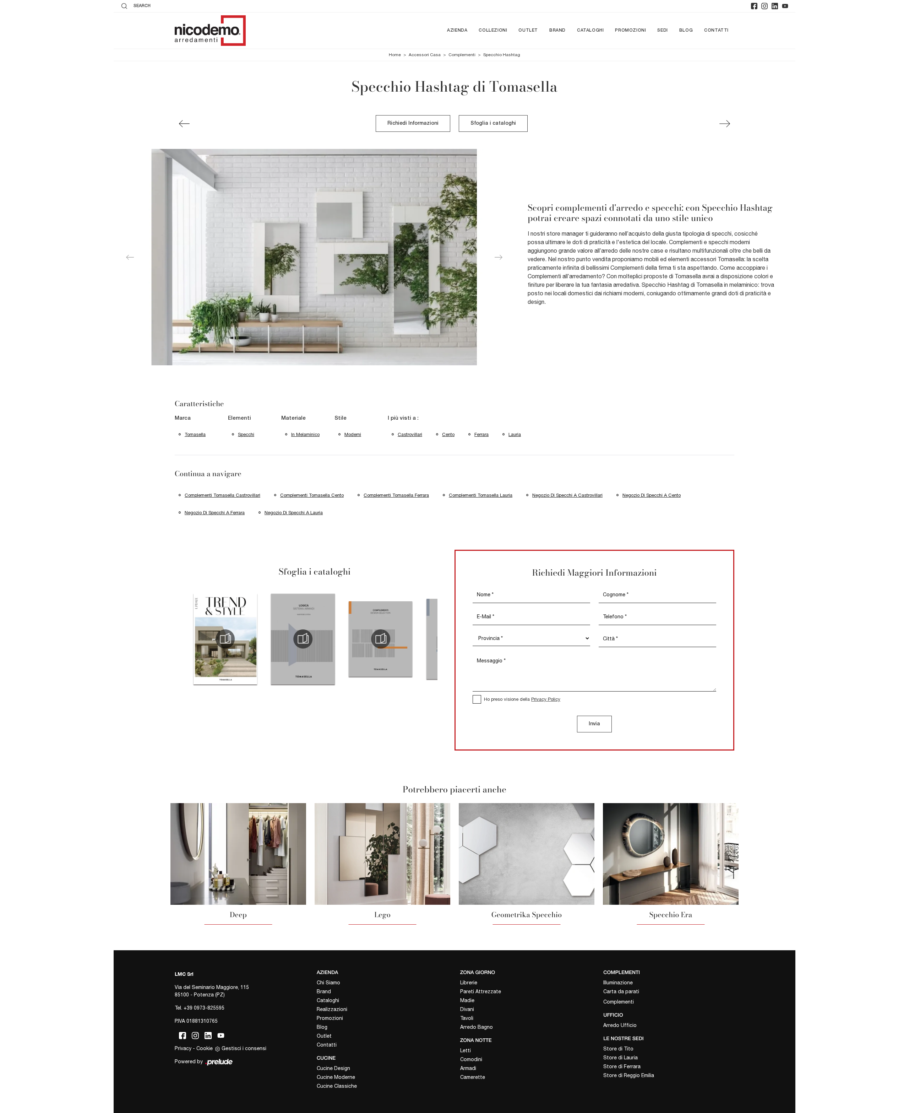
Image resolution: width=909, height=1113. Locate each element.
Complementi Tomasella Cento (312, 495)
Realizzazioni (332, 1009)
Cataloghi (590, 30)
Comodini (471, 1059)
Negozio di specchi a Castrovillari (567, 495)
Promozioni (630, 30)
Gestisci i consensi (244, 1048)
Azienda (457, 30)
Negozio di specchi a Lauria (294, 512)
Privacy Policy (545, 699)
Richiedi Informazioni (413, 123)
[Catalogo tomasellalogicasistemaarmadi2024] (303, 639)
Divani (467, 1009)
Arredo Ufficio (620, 1025)
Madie (467, 1000)
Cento (448, 434)
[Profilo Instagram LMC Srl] (764, 6)
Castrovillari (410, 434)
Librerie (468, 982)
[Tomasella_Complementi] (380, 639)
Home (395, 54)
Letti (465, 1050)
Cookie (204, 1048)
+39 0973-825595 (204, 1008)
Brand (557, 30)
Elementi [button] (239, 418)
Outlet (528, 30)
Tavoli (466, 1018)
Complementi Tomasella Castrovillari (222, 495)
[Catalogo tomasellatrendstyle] (225, 639)
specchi (246, 434)
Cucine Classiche (337, 1086)
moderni (352, 434)
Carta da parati (621, 991)
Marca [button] (183, 418)
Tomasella (195, 434)
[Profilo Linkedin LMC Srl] (774, 6)
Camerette (472, 1077)
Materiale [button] (293, 418)
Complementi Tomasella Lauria (480, 495)
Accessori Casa (425, 54)
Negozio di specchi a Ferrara (215, 512)
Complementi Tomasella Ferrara (396, 495)
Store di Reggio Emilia (628, 1075)
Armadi (468, 1068)
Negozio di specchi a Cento (651, 495)
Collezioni (493, 30)
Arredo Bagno (476, 1027)
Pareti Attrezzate (480, 991)
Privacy (183, 1048)
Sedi (662, 30)
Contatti (716, 30)
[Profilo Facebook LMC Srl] (754, 6)
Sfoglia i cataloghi (493, 123)
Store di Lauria (620, 1057)
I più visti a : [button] (403, 418)
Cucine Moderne (336, 1077)
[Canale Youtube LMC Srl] (785, 6)
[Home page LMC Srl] (210, 30)
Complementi (461, 54)
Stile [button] (340, 418)
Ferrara (481, 434)
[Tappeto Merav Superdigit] (184, 123)
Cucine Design (333, 1068)
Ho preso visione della (522, 699)
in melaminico (305, 434)
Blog (686, 30)
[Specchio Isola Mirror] (724, 123)
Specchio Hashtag (501, 54)
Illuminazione (618, 982)
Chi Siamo (328, 982)
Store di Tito (618, 1049)
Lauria (514, 434)
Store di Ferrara (622, 1066)
